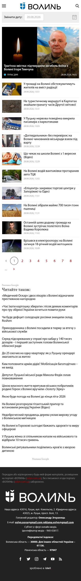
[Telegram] (44, 559)
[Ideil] (40, 568)
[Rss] (61, 559)
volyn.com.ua (34, 478)
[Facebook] (20, 559)
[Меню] (4, 6)
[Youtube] (52, 559)
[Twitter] (28, 559)
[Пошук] (77, 6)
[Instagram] (36, 559)
